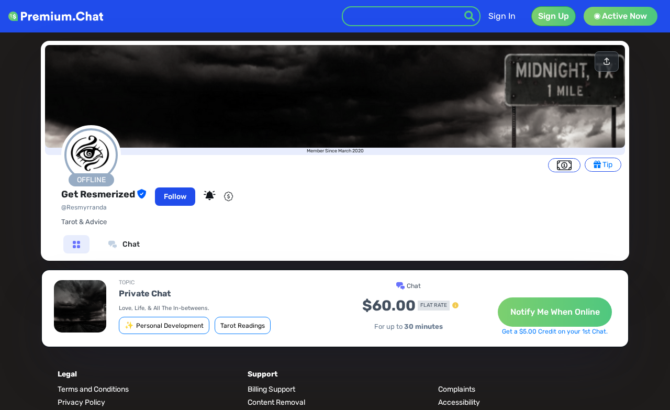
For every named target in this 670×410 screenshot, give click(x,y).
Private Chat (145, 293)
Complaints (456, 389)
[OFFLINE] (91, 190)
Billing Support (271, 389)
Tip (606, 164)
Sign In (502, 16)
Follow (175, 196)
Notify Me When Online (555, 312)
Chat (130, 244)
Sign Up (553, 16)
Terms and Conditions (93, 389)
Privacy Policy (81, 402)
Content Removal (276, 402)
